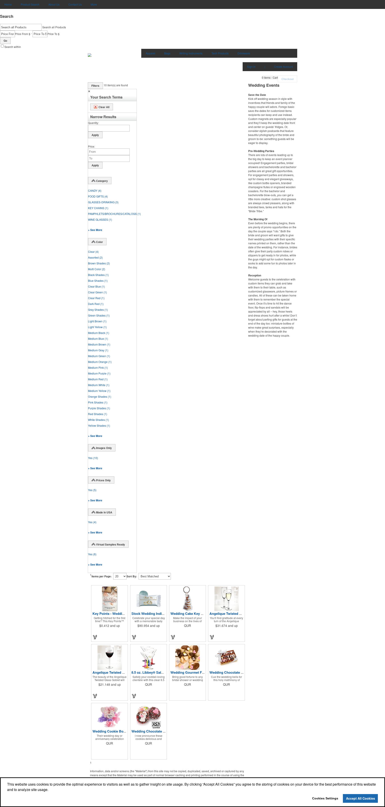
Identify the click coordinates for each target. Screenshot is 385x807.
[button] (270, 78)
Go (5, 41)
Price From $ (22, 34)
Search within (12, 47)
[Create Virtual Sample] (95, 637)
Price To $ (53, 34)
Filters (95, 86)
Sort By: (132, 576)
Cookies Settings (325, 798)
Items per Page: (102, 576)
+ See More (95, 230)
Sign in (251, 66)
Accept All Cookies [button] (360, 798)
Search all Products (54, 27)
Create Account (283, 66)
